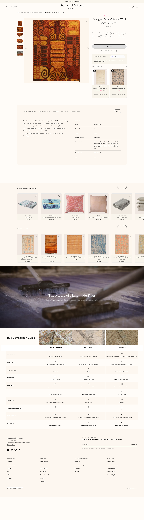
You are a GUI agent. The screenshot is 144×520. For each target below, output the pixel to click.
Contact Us (77, 461)
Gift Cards (76, 471)
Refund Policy (111, 471)
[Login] (133, 6)
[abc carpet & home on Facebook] (8, 449)
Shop (18, 12)
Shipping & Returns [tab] (44, 111)
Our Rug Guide (44, 468)
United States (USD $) (15, 488)
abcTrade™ (43, 465)
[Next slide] (20, 58)
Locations (9, 478)
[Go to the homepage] (72, 8)
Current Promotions (45, 475)
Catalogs (42, 481)
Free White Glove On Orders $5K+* (72, 1)
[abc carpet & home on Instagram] (15, 449)
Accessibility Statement (113, 475)
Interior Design (44, 461)
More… (93, 39)
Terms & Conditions (112, 465)
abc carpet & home (109, 16)
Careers (9, 468)
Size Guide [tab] (56, 111)
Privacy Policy (111, 461)
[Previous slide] (20, 19)
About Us (9, 461)
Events (42, 478)
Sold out (109, 46)
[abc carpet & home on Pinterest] (12, 449)
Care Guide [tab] (64, 111)
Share (117, 111)
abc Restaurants (11, 465)
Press (8, 471)
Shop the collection (97, 66)
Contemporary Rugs (36, 12)
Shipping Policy (111, 468)
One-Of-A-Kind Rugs (26, 12)
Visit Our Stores (11, 445)
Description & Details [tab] (29, 111)
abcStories (43, 471)
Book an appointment (119, 56)
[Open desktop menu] (6, 7)
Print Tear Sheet (76, 111)
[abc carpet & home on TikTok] (19, 449)
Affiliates (9, 475)
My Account (77, 468)
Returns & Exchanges (79, 465)
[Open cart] (137, 6)
